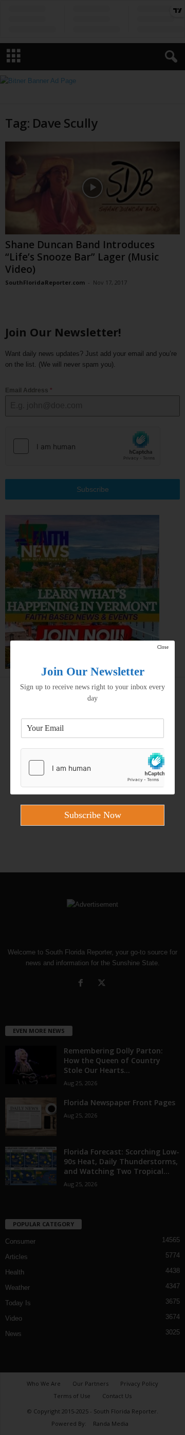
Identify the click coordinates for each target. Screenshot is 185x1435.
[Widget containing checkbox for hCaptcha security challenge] (92, 767)
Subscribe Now (92, 815)
